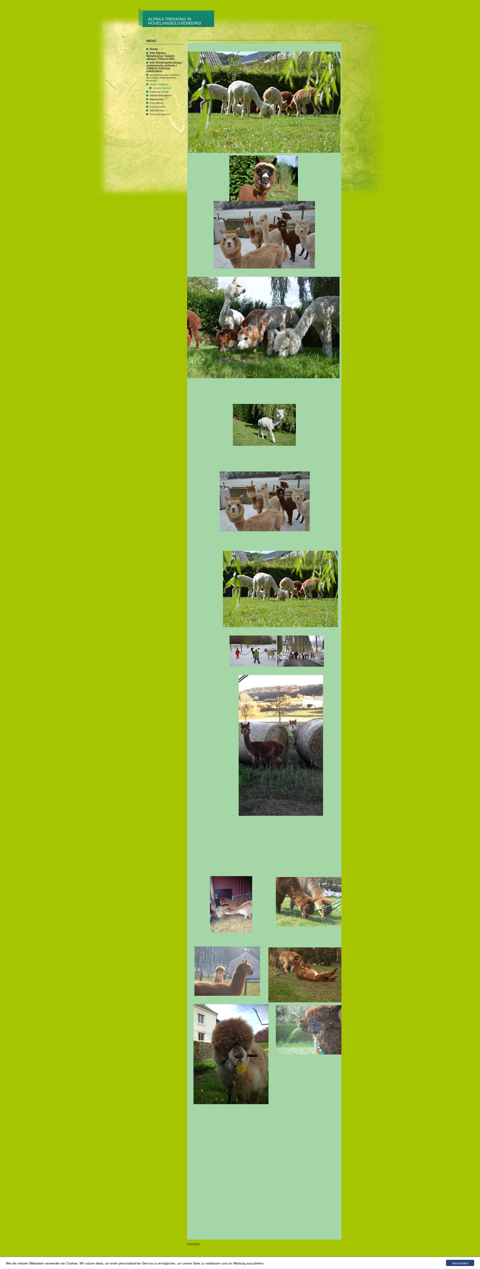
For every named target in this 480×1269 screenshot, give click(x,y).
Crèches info (157, 106)
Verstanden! (460, 1263)
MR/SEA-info (157, 110)
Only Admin (156, 102)
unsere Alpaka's (162, 87)
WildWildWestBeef (160, 95)
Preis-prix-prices (159, 114)
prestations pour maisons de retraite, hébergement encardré (163, 77)
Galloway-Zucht (159, 91)
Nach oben (193, 1243)
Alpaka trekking (159, 84)
